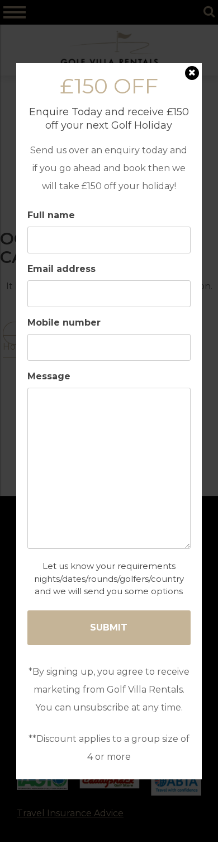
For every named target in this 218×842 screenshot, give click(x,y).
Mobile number (64, 323)
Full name (51, 215)
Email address (61, 269)
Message (48, 376)
